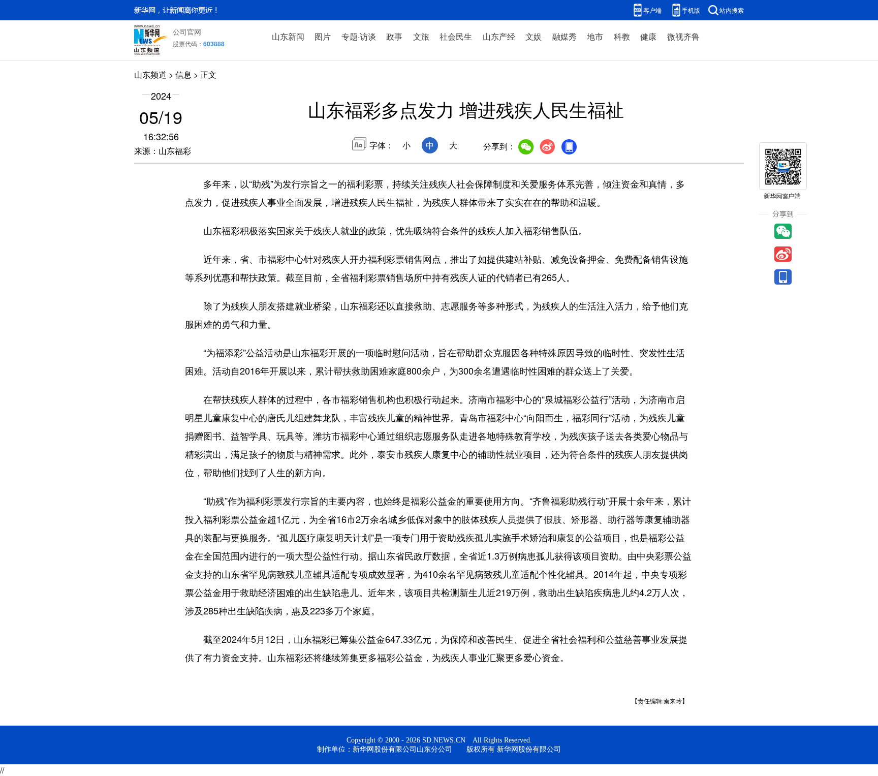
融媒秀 (564, 36)
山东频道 (150, 74)
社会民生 (456, 36)
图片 (323, 36)
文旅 (421, 36)
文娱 (533, 36)
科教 (622, 36)
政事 (394, 36)
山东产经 (499, 36)
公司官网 (187, 31)
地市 (595, 36)
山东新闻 (288, 36)
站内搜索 (731, 10)
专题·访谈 (358, 36)
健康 (648, 36)
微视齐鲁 (683, 36)
